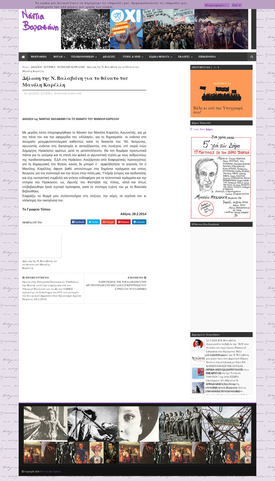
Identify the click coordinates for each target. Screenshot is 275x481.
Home (25, 67)
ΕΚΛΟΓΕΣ (184, 56)
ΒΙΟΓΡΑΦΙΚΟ (39, 56)
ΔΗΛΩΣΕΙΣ (109, 56)
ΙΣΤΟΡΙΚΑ (49, 67)
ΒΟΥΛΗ (58, 56)
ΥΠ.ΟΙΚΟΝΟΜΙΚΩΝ (82, 56)
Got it (237, 5)
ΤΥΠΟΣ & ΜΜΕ (132, 56)
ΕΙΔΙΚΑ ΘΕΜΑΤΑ (159, 56)
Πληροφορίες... (216, 5)
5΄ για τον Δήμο (201, 129)
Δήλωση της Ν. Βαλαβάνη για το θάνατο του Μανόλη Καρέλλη (39, 264)
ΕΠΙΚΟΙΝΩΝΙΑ (207, 56)
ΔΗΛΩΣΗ (36, 67)
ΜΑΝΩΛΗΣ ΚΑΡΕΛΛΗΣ (71, 67)
